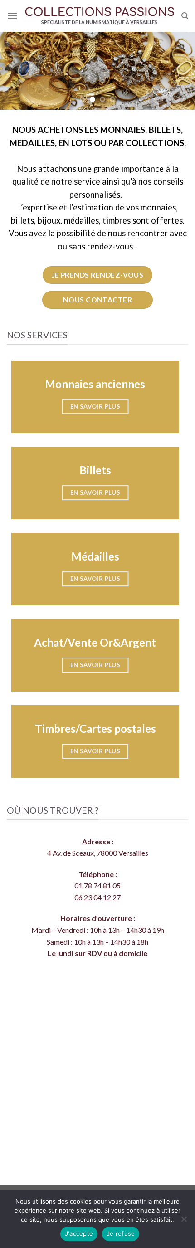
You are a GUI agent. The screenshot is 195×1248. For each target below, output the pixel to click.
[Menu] (12, 16)
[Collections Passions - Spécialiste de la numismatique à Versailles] (99, 12)
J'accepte (79, 1233)
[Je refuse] (183, 1221)
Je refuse (121, 1233)
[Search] (184, 15)
